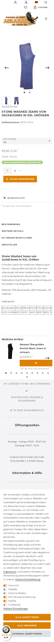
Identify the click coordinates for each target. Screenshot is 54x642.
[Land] (36, 2)
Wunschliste (16, 198)
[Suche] (46, 2)
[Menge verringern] (19, 170)
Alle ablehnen (27, 625)
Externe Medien (17, 593)
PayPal (12, 601)
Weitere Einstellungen (15, 608)
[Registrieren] (26, 2)
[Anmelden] (16, 2)
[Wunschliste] (25, 7)
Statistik (12, 589)
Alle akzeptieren (27, 617)
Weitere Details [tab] (13, 231)
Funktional (14, 604)
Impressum (9, 571)
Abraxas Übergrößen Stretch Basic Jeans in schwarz (33, 348)
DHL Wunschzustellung (21, 597)
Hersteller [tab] (9, 244)
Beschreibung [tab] (11, 224)
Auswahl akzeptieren (27, 634)
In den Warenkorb (22, 179)
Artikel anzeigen (36, 363)
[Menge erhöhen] (14, 170)
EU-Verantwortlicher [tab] (17, 238)
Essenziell (13, 585)
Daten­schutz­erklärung (27, 579)
